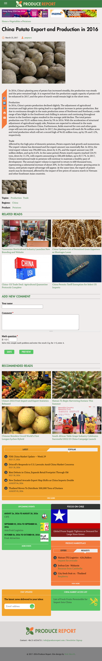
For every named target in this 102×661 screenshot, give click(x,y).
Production (16, 197)
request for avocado (67, 560)
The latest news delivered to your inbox (23, 599)
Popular (72, 450)
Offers (63, 551)
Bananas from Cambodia (70, 568)
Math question (10, 336)
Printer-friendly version (4, 112)
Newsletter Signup (74, 640)
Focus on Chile (75, 507)
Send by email (4, 117)
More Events (26, 546)
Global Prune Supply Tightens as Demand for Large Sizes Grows (75, 533)
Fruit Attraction (12, 537)
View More (76, 583)
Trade (26, 197)
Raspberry (63, 576)
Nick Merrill (70, 654)
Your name (7, 303)
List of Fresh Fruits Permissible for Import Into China (70, 601)
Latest (25, 450)
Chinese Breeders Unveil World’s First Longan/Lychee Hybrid (20, 437)
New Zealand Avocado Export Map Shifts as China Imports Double (41, 480)
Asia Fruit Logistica (13, 530)
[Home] (35, 4)
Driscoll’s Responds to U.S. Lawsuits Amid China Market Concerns (41, 464)
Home (5, 21)
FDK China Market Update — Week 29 (27, 456)
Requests (85, 551)
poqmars (28, 37)
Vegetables (15, 21)
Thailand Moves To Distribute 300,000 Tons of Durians (36, 488)
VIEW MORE (51, 498)
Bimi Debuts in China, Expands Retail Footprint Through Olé (39, 472)
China (15, 202)
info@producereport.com (54, 640)
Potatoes (26, 21)
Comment (7, 312)
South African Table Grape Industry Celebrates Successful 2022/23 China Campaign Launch (75, 437)
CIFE (6, 516)
